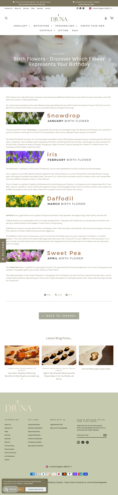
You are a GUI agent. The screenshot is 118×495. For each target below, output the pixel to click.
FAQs (33, 8)
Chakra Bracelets (34, 431)
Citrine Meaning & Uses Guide (96, 369)
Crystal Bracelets (34, 424)
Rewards (40, 8)
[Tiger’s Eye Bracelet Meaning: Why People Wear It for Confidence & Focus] (59, 355)
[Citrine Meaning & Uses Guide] (96, 355)
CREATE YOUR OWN (93, 26)
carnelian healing (13, 368)
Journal (47, 8)
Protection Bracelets (35, 438)
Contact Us (8, 8)
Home (55, 54)
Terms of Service (10, 452)
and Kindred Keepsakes (97, 482)
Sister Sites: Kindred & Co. (75, 482)
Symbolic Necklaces (35, 428)
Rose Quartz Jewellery (35, 446)
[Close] (46, 480)
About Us (18, 8)
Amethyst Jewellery (34, 442)
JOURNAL (61, 54)
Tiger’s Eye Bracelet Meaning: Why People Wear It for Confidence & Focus (59, 376)
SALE (75, 30)
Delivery (26, 8)
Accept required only (35, 489)
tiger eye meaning (55, 368)
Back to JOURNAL (60, 315)
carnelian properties (26, 368)
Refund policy (9, 449)
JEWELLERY (20, 26)
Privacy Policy (9, 446)
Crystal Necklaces (34, 435)
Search (7, 460)
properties (46, 368)
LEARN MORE (28, 484)
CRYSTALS (46, 30)
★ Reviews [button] (3, 250)
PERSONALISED (65, 26)
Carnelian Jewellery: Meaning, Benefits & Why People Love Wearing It (22, 376)
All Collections (10, 456)
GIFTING (63, 30)
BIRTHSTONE (42, 26)
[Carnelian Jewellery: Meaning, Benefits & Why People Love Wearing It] (22, 355)
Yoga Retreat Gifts (56, 424)
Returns (7, 442)
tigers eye (65, 368)
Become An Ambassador (58, 428)
